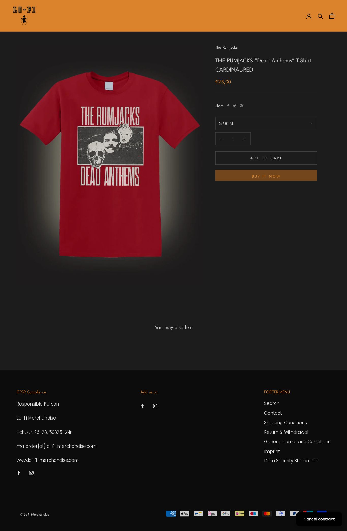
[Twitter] (234, 105)
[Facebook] (228, 105)
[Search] (320, 16)
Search (271, 403)
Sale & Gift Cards (153, 16)
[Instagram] (31, 472)
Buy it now (266, 176)
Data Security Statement (291, 461)
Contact (273, 413)
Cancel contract (319, 519)
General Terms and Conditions (297, 442)
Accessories (98, 16)
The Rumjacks (226, 47)
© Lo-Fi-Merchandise (34, 514)
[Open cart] (331, 16)
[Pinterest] (241, 105)
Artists (50, 16)
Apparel (72, 16)
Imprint (272, 451)
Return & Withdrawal (286, 432)
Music (124, 16)
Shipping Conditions (285, 423)
